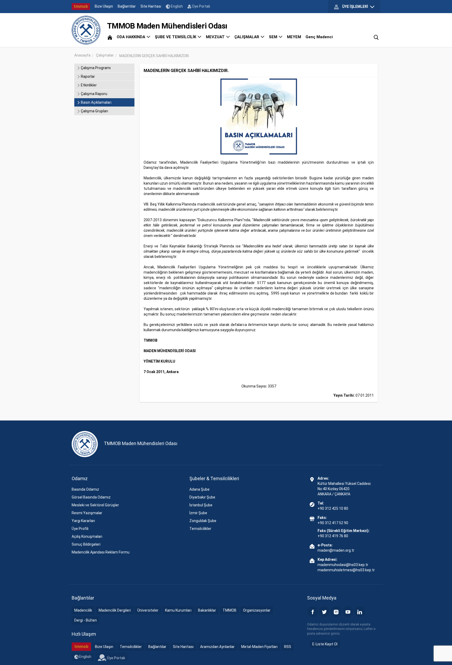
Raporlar (87, 76)
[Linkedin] (359, 611)
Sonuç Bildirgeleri (86, 544)
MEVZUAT (216, 37)
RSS (287, 647)
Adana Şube (199, 489)
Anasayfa (82, 55)
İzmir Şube (198, 513)
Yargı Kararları (83, 521)
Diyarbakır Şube (202, 497)
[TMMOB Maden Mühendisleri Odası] (86, 30)
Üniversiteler (148, 610)
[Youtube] (347, 611)
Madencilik (83, 610)
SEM (273, 37)
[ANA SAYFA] (110, 37)
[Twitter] (324, 611)
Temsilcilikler (200, 529)
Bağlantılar (127, 6)
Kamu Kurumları (178, 610)
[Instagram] (336, 611)
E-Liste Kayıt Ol (324, 644)
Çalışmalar (105, 55)
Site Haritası (150, 6)
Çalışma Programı (95, 68)
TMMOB (229, 610)
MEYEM (294, 37)
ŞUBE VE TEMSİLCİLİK (176, 37)
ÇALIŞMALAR (247, 37)
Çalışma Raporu (93, 94)
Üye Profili (80, 529)
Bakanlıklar (207, 610)
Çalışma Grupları (94, 111)
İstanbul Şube (200, 505)
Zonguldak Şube (202, 521)
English (176, 6)
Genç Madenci (319, 37)
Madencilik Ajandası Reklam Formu (100, 552)
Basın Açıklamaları (95, 102)
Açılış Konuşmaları (87, 536)
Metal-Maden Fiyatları (259, 647)
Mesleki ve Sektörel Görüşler (95, 505)
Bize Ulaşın (104, 6)
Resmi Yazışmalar (87, 513)
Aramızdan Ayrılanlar (217, 647)
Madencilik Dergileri (115, 610)
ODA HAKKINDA (131, 37)
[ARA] (376, 37)
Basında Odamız (85, 489)
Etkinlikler (88, 85)
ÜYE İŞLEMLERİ (355, 6)
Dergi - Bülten (85, 620)
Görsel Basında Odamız (91, 497)
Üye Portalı (200, 6)
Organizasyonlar (256, 610)
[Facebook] (312, 611)
